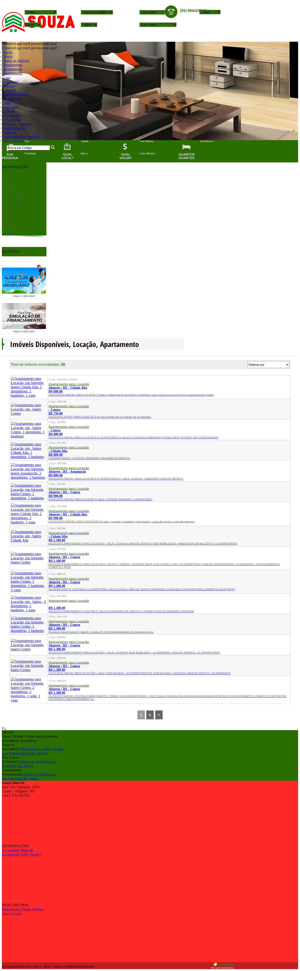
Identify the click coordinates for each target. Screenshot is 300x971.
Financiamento (14, 128)
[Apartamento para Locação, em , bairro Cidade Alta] (28, 540)
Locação (9, 90)
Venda (7, 56)
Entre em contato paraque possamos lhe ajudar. (29, 776)
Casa (6, 77)
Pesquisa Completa (17, 124)
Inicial (7, 52)
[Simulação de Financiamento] (24, 333)
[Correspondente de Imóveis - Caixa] (24, 297)
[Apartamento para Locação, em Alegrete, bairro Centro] (28, 562)
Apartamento (12, 65)
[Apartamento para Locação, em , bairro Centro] (28, 413)
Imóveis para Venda (16, 909)
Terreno (9, 86)
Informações (12, 115)
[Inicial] (38, 31)
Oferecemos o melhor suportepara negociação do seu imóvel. (32, 751)
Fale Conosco (13, 141)
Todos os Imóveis (16, 61)
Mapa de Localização (17, 852)
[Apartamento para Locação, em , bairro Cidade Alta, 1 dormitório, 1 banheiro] (28, 457)
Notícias (9, 132)
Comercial (10, 82)
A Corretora (12, 120)
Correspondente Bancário (22, 136)
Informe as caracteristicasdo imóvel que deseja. (29, 764)
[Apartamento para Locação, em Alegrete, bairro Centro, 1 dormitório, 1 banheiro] (28, 498)
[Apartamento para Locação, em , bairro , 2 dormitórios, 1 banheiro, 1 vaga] (28, 610)
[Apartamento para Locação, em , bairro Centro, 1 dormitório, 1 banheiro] (28, 436)
